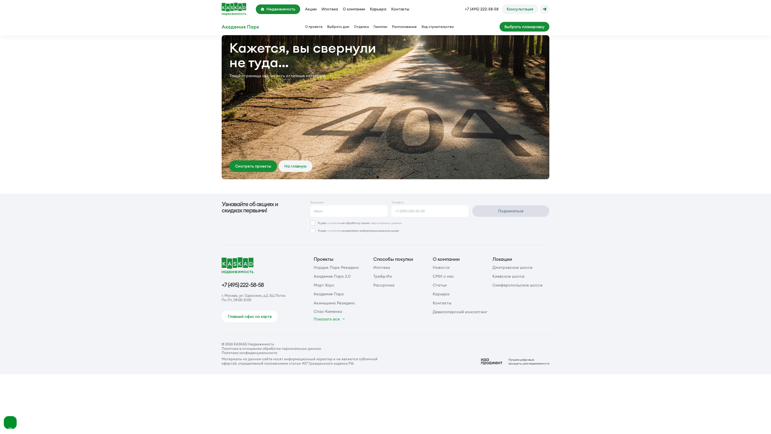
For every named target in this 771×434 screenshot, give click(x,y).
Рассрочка (383, 285)
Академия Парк (240, 26)
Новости (441, 267)
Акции (311, 9)
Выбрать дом (338, 27)
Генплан (380, 27)
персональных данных (386, 223)
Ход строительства (437, 27)
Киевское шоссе (508, 276)
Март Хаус (324, 285)
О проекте (313, 27)
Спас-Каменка (328, 311)
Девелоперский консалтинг (460, 311)
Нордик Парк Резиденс (336, 267)
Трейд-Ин (382, 276)
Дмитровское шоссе (512, 267)
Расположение (404, 27)
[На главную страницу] (234, 9)
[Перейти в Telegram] (544, 9)
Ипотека (329, 9)
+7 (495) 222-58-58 (482, 9)
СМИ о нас (443, 276)
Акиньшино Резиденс (334, 303)
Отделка (361, 27)
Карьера (378, 9)
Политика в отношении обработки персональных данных (271, 348)
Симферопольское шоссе (517, 285)
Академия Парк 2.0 (332, 276)
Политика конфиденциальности (249, 353)
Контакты (400, 9)
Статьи (440, 285)
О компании (354, 9)
